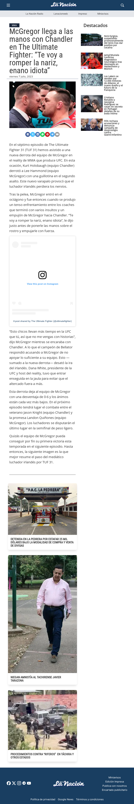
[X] (32, 134)
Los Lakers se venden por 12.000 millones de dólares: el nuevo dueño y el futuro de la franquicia (113, 83)
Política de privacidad (43, 799)
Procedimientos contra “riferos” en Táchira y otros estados (42, 755)
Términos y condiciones (90, 799)
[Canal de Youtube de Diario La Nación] (29, 784)
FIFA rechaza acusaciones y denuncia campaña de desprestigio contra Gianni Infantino (113, 127)
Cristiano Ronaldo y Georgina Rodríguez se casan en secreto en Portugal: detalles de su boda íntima (113, 105)
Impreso (82, 13)
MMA (14, 25)
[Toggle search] (122, 5)
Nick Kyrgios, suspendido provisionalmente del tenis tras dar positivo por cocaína (113, 41)
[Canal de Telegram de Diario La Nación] (24, 784)
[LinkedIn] (37, 134)
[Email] (57, 134)
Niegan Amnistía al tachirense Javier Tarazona (36, 678)
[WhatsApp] (42, 134)
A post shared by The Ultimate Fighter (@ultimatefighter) (42, 321)
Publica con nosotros (114, 785)
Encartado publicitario (114, 789)
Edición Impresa (114, 781)
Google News (65, 799)
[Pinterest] (47, 134)
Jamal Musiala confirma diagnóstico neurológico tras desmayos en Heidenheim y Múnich (113, 61)
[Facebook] (27, 134)
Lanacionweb (61, 13)
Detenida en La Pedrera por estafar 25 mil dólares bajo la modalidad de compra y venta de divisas (42, 542)
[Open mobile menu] (8, 5)
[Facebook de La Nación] (9, 784)
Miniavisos (102, 13)
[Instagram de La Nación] (19, 784)
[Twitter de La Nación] (14, 784)
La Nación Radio (34, 13)
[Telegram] (52, 134)
